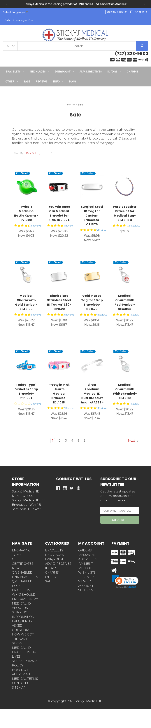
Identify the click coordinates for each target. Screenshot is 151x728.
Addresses (87, 559)
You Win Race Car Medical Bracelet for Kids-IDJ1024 (59, 213)
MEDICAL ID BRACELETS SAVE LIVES (25, 652)
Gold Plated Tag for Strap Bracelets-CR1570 (92, 302)
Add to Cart (29, 187)
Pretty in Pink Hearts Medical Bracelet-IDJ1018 (59, 394)
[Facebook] (58, 488)
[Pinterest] (78, 488)
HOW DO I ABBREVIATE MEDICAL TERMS (25, 674)
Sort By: (19, 152)
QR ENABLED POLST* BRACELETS (22, 586)
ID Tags (112, 71)
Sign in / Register (117, 11)
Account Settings (85, 588)
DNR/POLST (62, 71)
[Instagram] (65, 488)
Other (10, 81)
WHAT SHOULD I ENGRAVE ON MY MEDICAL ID (25, 599)
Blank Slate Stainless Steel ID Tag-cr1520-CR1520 (59, 302)
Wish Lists (87, 572)
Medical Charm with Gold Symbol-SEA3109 (26, 302)
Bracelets (13, 71)
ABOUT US (20, 608)
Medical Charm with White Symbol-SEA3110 (125, 391)
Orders (85, 550)
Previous (6, 4)
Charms (132, 71)
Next (144, 4)
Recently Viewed (86, 579)
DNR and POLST (88, 4)
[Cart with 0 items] (131, 11)
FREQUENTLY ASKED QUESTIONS (22, 625)
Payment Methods (86, 566)
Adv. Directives (91, 71)
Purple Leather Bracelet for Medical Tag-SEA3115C (125, 213)
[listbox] (40, 153)
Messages (86, 555)
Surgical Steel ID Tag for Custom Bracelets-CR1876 (92, 216)
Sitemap (19, 687)
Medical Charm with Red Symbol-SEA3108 (125, 302)
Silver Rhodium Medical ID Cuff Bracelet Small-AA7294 (92, 394)
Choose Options (61, 186)
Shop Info (141, 11)
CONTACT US (21, 683)
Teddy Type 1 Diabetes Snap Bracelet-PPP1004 (26, 391)
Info (56, 81)
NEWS (17, 568)
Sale (27, 81)
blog (72, 81)
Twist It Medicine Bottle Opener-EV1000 (26, 213)
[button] (75, 93)
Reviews (42, 81)
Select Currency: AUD (18, 20)
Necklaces (38, 71)
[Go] (142, 46)
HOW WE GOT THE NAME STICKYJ (23, 639)
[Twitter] (72, 488)
